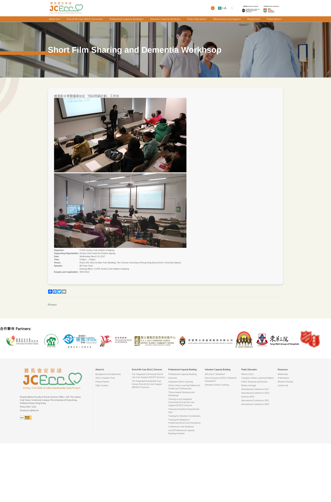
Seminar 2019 (247, 397)
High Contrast (101, 385)
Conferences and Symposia (181, 427)
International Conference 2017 (255, 389)
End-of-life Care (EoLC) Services (84, 19)
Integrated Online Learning (180, 382)
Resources (253, 19)
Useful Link (283, 385)
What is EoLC (247, 374)
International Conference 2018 (255, 393)
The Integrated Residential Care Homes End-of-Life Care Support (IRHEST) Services (147, 384)
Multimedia (283, 374)
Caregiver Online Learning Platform (257, 378)
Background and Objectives (108, 374)
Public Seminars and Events (254, 382)
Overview (172, 378)
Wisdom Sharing (285, 382)
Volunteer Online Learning (217, 385)
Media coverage (248, 385)
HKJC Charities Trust (105, 378)
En (213, 8)
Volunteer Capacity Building (164, 19)
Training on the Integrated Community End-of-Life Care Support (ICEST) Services (181, 402)
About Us (54, 19)
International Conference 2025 (255, 404)
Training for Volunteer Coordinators (184, 416)
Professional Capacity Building (126, 19)
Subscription (273, 19)
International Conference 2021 (255, 400)
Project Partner (102, 382)
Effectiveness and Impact (226, 19)
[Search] (232, 8)
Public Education (196, 19)
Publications (283, 378)
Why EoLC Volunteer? (215, 374)
